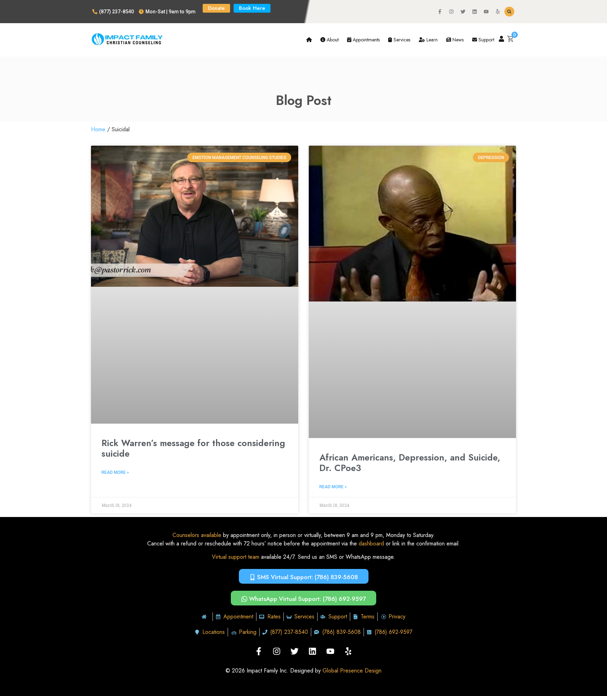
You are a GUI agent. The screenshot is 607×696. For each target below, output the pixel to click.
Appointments (365, 39)
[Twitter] (463, 11)
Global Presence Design (351, 671)
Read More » (115, 472)
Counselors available (196, 535)
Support (485, 39)
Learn (431, 39)
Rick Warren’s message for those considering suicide (193, 448)
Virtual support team (235, 557)
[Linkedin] (474, 11)
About (332, 39)
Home (98, 129)
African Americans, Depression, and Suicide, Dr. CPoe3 (409, 462)
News (457, 39)
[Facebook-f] (440, 11)
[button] (509, 11)
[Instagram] (451, 11)
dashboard (371, 543)
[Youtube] (486, 11)
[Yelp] (498, 11)
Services (401, 39)
